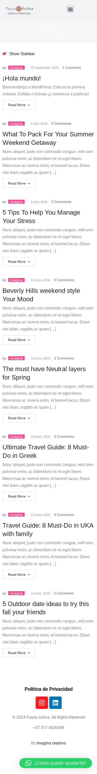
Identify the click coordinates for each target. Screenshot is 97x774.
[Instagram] (42, 703)
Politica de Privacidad (49, 689)
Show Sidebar (21, 53)
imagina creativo (51, 743)
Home (38, 35)
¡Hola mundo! (21, 78)
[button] (70, 9)
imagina (16, 68)
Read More (17, 105)
